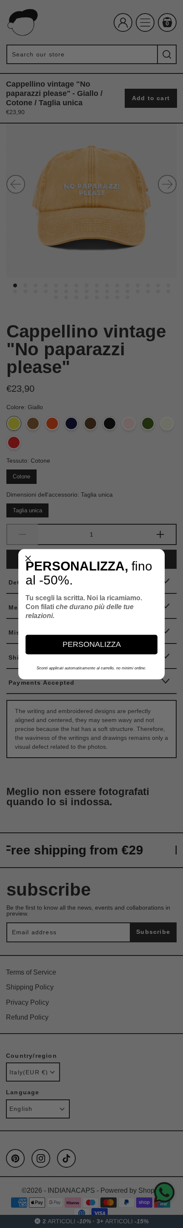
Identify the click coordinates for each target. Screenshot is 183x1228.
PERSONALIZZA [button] (92, 644)
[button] (28, 558)
